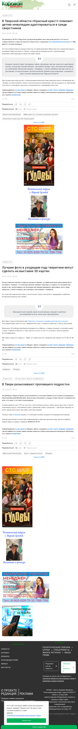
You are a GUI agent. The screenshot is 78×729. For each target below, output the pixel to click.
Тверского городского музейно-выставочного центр (47, 321)
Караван (5, 653)
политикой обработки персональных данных (59, 678)
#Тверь (16, 369)
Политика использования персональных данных (24, 715)
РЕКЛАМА (26, 693)
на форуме (16, 415)
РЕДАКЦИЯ (8, 693)
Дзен (20, 109)
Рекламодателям (9, 660)
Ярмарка (5, 656)
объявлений (15, 95)
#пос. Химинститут (33, 453)
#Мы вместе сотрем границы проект (41, 114)
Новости (7, 15)
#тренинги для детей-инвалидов (18, 119)
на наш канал (20, 90)
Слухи (46, 650)
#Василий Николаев (12, 453)
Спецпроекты (62, 650)
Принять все (26, 720)
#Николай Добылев (12, 114)
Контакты (6, 667)
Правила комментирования (12, 698)
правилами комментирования (53, 681)
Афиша (4, 664)
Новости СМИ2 (39, 122)
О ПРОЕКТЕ (9, 690)
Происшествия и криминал (29, 379)
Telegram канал (31, 109)
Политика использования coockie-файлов (18, 701)
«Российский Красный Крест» (60, 42)
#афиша (6, 369)
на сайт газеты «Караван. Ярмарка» (60, 90)
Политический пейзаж (56, 647)
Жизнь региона (52, 652)
